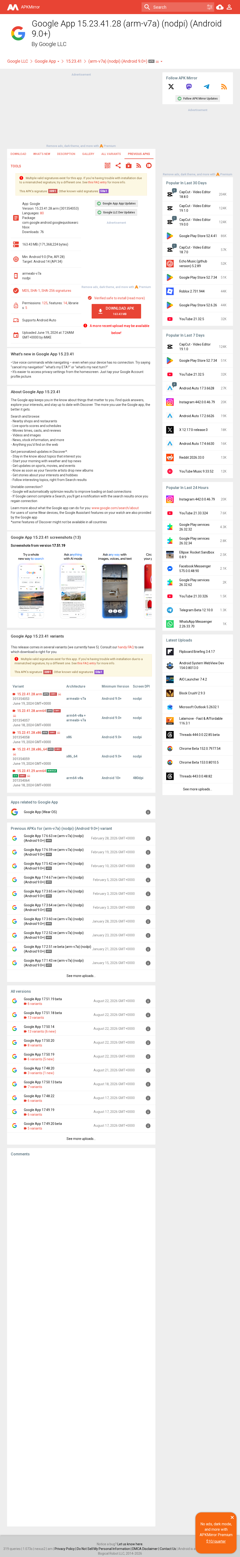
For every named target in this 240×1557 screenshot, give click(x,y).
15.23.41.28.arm (29, 694)
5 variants (35, 1128)
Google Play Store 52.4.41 (198, 236)
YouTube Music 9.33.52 (196, 471)
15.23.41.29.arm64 (31, 771)
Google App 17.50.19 (39, 1054)
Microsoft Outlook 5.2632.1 (199, 707)
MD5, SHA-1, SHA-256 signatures (46, 290)
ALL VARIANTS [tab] (111, 154)
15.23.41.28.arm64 (31, 711)
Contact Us (168, 1549)
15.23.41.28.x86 (29, 732)
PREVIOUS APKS (139, 154)
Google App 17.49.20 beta (43, 1124)
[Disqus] (81, 1341)
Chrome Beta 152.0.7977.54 (200, 748)
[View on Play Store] (128, 166)
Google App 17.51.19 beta (43, 999)
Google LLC (53, 44)
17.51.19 (58, 545)
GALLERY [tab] (88, 154)
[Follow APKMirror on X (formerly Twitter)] (171, 88)
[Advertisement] (81, 110)
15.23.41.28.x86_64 (32, 749)
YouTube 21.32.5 (191, 319)
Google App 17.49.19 (39, 1110)
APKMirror (30, 6)
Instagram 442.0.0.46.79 (197, 402)
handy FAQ (126, 647)
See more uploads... (81, 976)
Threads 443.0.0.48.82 (195, 776)
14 (65, 303)
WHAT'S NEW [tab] (41, 154)
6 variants (35, 1004)
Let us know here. (130, 1544)
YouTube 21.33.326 (193, 596)
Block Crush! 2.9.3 (192, 693)
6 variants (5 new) (41, 1059)
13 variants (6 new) (42, 1031)
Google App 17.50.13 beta (43, 1082)
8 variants (35, 1045)
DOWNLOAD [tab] (18, 154)
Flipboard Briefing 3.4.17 (197, 652)
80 (42, 213)
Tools (16, 166)
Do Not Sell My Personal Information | (104, 1549)
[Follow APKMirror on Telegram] (206, 88)
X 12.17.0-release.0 (193, 430)
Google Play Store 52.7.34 (198, 277)
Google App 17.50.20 (39, 1040)
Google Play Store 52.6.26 (198, 305)
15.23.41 (74, 61)
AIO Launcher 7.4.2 (193, 679)
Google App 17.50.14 (39, 1027)
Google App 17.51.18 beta (43, 1013)
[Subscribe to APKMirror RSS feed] (224, 88)
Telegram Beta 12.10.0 (196, 610)
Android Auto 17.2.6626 (196, 416)
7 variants (35, 1087)
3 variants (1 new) (41, 1073)
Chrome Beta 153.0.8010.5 (199, 762)
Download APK (120, 311)
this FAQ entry (97, 182)
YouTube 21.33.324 (193, 513)
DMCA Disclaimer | (146, 1549)
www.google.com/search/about (115, 508)
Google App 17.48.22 (39, 1096)
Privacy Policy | (66, 1549)
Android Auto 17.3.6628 (196, 388)
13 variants (36, 1017)
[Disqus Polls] (81, 1219)
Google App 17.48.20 (39, 1068)
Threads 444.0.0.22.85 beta (199, 735)
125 (45, 303)
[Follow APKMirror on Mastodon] (189, 88)
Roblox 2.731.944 (192, 291)
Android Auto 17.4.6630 (196, 444)
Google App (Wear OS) (40, 812)
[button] (107, 166)
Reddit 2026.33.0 (191, 457)
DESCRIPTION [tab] (66, 154)
